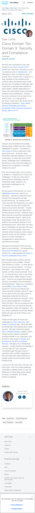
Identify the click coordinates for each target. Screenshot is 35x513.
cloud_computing (8, 422)
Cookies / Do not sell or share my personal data (14, 478)
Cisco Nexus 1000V (19, 286)
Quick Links (8, 437)
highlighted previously (10, 193)
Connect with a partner (11, 452)
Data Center (13, 8)
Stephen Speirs (8, 59)
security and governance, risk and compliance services (16, 341)
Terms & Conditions (10, 471)
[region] (17, 503)
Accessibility (8, 483)
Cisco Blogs (14, 2)
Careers (6, 448)
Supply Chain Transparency (12, 490)
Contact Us (7, 445)
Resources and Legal (11, 459)
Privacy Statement (16, 505)
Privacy (6, 474)
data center (18, 422)
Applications (23, 72)
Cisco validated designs (11, 332)
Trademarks (8, 486)
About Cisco (8, 441)
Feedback (7, 464)
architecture (10, 418)
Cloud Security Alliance (11, 251)
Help (5, 467)
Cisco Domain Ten (21, 418)
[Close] (32, 496)
